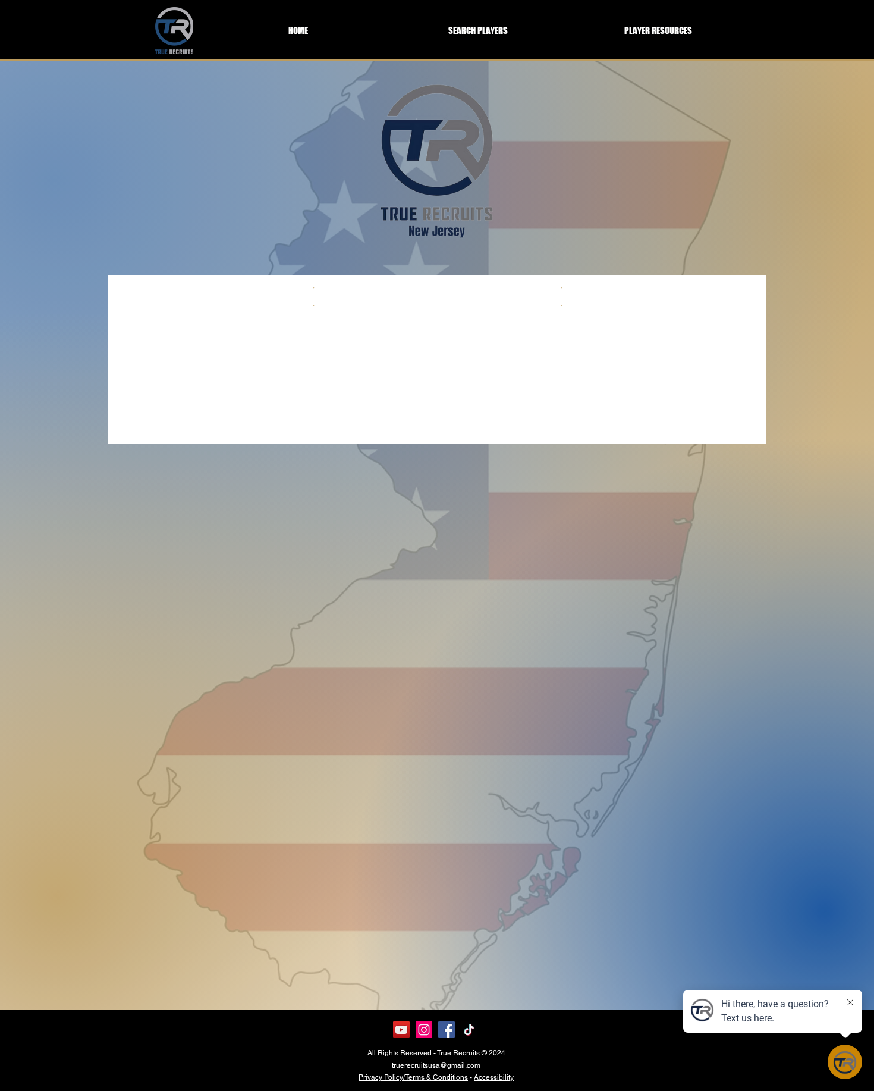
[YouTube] (401, 1029)
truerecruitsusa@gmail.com (436, 1065)
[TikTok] (469, 1029)
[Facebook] (446, 1029)
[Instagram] (424, 1029)
